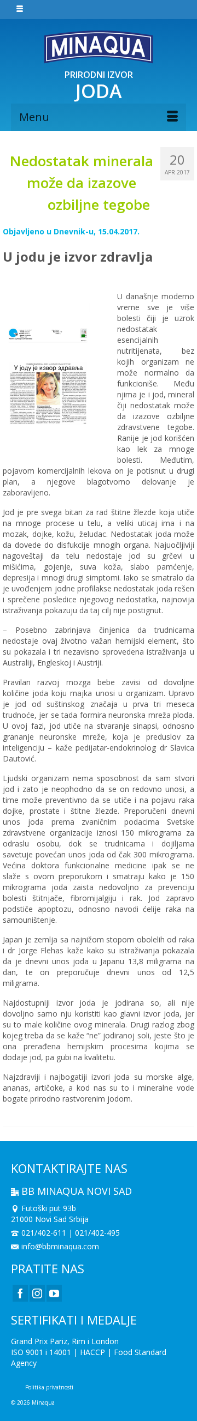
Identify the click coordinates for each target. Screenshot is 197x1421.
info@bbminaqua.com (60, 1246)
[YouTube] (54, 1293)
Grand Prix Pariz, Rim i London (65, 1341)
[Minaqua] (98, 47)
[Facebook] (20, 1293)
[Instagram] (37, 1293)
